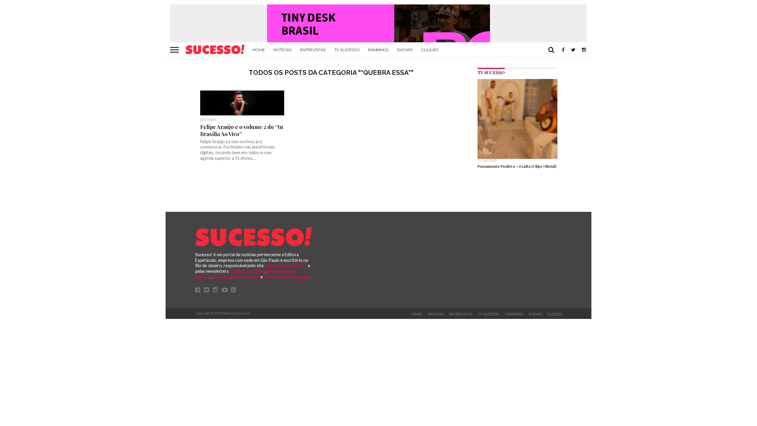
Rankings (378, 49)
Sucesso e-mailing (248, 271)
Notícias (282, 49)
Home (259, 49)
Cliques (430, 49)
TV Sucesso (347, 49)
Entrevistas (313, 49)
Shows (405, 49)
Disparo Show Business (287, 276)
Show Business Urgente (236, 276)
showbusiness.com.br (286, 265)
